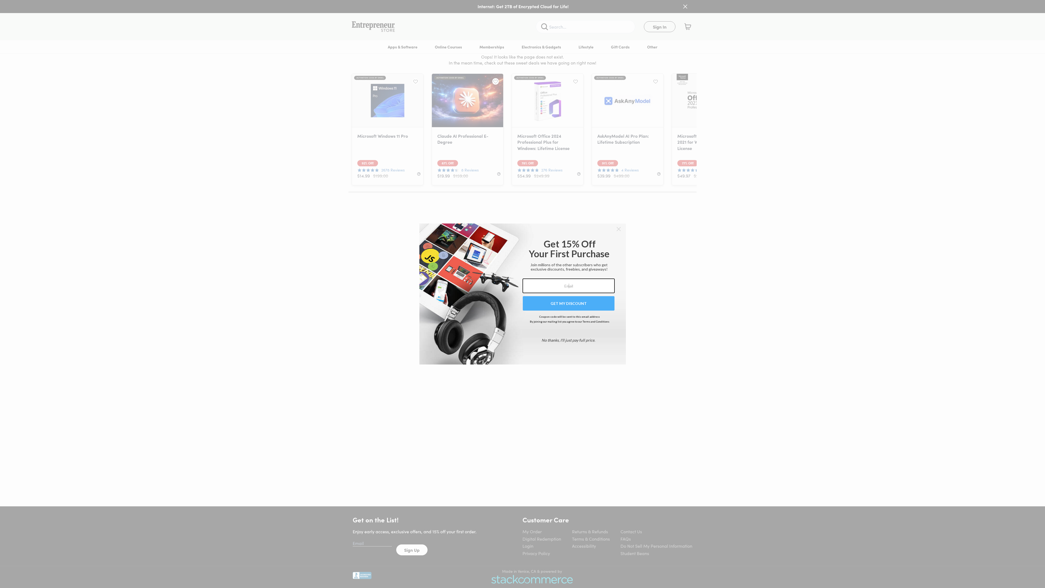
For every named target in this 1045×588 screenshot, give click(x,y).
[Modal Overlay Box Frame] (522, 294)
